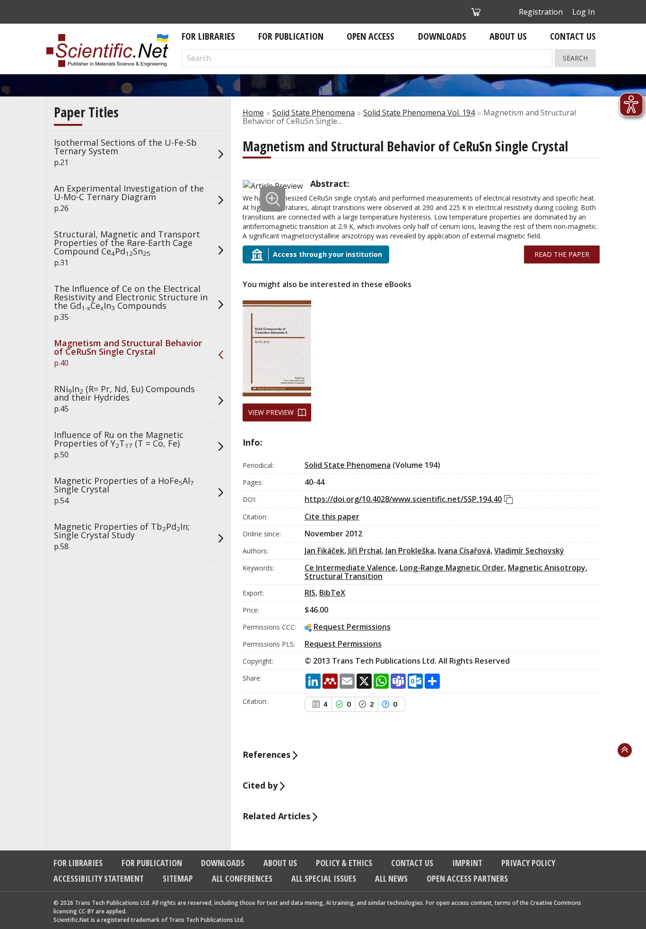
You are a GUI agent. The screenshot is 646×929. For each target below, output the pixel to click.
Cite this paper (332, 516)
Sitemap (178, 878)
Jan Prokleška (409, 550)
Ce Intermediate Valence (350, 567)
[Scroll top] (625, 750)
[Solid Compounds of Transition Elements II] (277, 348)
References (268, 754)
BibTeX (332, 592)
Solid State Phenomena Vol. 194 (419, 112)
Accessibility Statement (98, 878)
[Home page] (107, 50)
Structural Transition (344, 576)
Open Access (370, 36)
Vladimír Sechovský (529, 550)
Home (253, 112)
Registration (541, 12)
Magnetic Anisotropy (546, 567)
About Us (508, 36)
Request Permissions (352, 627)
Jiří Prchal (365, 550)
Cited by (261, 785)
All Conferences (242, 878)
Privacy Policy (528, 862)
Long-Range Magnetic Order (452, 567)
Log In (583, 12)
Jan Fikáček (324, 550)
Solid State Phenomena (313, 112)
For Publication (290, 36)
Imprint (467, 862)
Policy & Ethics (344, 862)
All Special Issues (323, 878)
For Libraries (208, 36)
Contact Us (573, 36)
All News (391, 878)
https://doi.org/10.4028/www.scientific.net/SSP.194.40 (403, 499)
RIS (310, 592)
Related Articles (278, 816)
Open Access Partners (467, 878)
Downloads (442, 36)
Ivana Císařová (464, 550)
